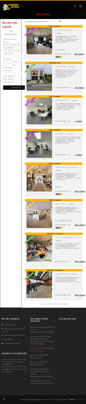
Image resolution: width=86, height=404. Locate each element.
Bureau (64, 134)
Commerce (66, 100)
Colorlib (78, 399)
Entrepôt (66, 274)
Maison (64, 204)
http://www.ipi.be (39, 351)
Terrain (65, 67)
